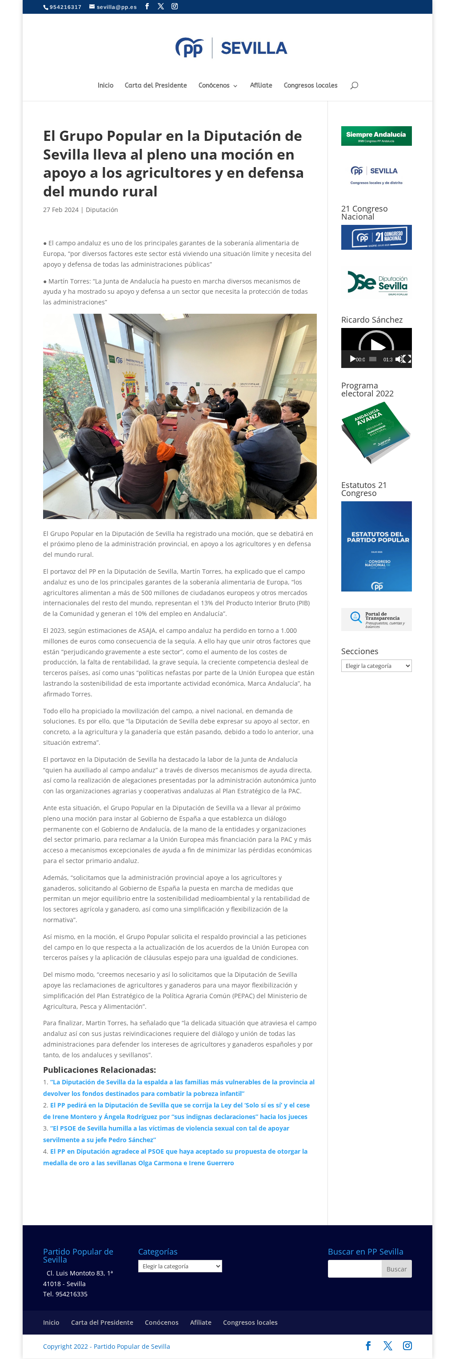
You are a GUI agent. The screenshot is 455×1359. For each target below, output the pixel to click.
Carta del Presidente (156, 86)
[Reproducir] (352, 359)
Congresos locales (311, 86)
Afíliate (261, 86)
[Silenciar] (399, 359)
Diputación (102, 209)
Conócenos (214, 86)
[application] (376, 348)
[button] (376, 348)
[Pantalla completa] (407, 359)
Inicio (105, 86)
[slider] (373, 359)
